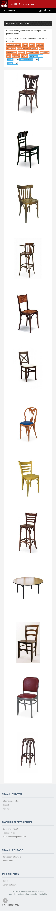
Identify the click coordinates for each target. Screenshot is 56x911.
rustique (24, 23)
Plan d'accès (8, 809)
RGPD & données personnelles (14, 837)
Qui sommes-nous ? (10, 829)
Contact (6, 805)
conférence (11, 49)
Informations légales (11, 801)
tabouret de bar (32, 52)
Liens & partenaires (10, 885)
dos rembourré (22, 49)
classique (39, 45)
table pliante (11, 52)
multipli (24, 56)
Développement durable (12, 857)
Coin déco (6, 881)
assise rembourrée (13, 45)
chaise (31, 45)
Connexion (10, 10)
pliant (41, 49)
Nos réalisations (9, 833)
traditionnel (44, 52)
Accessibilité (8, 861)
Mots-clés (11, 23)
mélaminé (15, 56)
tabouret (21, 52)
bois (8, 56)
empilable (33, 49)
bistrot (25, 45)
